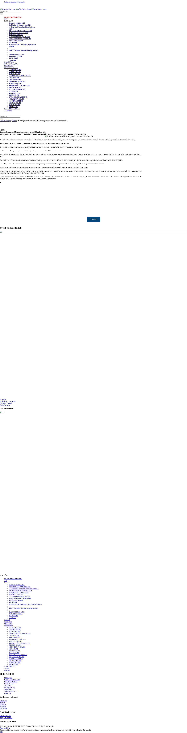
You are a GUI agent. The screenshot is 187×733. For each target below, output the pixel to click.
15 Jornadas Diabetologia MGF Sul (19, 37)
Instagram (3, 708)
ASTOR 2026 (13, 42)
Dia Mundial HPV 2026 (16, 35)
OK (1, 732)
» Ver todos (12, 60)
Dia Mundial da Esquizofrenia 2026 (20, 25)
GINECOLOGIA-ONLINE (17, 81)
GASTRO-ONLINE (15, 79)
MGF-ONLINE (13, 91)
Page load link (5, 728)
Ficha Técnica (5, 405)
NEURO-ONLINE (14, 93)
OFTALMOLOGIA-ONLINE (18, 97)
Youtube (3, 706)
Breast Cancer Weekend (16, 40)
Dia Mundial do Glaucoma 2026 (18, 33)
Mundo (14, 121)
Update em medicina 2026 (17, 23)
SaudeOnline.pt (5, 121)
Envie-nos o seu (6, 717)
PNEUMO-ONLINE (15, 103)
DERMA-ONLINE (14, 74)
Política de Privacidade (8, 401)
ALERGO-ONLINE (15, 70)
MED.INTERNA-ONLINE (17, 89)
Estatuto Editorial (6, 403)
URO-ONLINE (13, 107)
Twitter (2, 702)
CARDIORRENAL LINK (16, 54)
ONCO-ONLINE (14, 95)
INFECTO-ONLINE (15, 87)
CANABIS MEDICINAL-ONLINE (20, 75)
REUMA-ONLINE (14, 105)
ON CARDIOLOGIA (15, 56)
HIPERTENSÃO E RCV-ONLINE (19, 85)
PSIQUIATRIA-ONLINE (16, 99)
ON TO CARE (13, 58)
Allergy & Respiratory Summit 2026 (20, 38)
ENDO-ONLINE (14, 77)
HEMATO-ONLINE (15, 83)
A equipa (3, 399)
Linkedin (3, 704)
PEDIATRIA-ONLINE (16, 101)
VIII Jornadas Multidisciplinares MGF (20, 31)
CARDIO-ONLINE (15, 72)
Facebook (3, 701)
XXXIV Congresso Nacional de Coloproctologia (23, 50)
